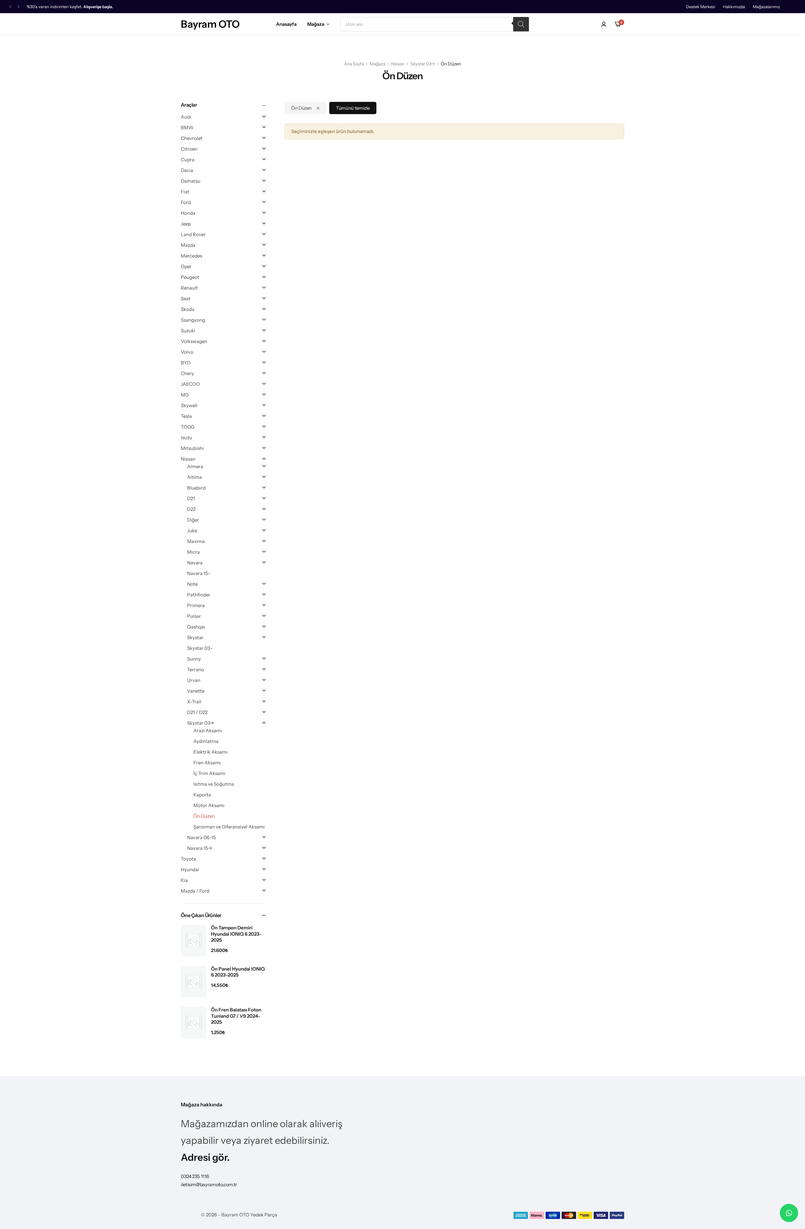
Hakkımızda (734, 6)
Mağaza (315, 24)
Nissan (397, 64)
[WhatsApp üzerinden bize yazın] (789, 1213)
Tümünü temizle (353, 108)
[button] (10, 7)
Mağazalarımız (766, 6)
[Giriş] (603, 24)
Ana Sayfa (354, 64)
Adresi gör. (205, 1157)
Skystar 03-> (422, 64)
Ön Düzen (301, 108)
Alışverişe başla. (98, 7)
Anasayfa (286, 24)
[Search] (521, 24)
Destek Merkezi (700, 6)
